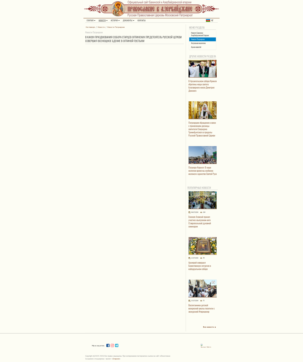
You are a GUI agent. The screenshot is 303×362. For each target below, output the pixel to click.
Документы (127, 20)
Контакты (142, 20)
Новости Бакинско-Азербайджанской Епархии (200, 34)
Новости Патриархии (116, 27)
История (114, 20)
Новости (102, 20)
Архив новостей (196, 47)
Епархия (90, 20)
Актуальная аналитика (198, 43)
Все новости (208, 327)
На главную (90, 27)
